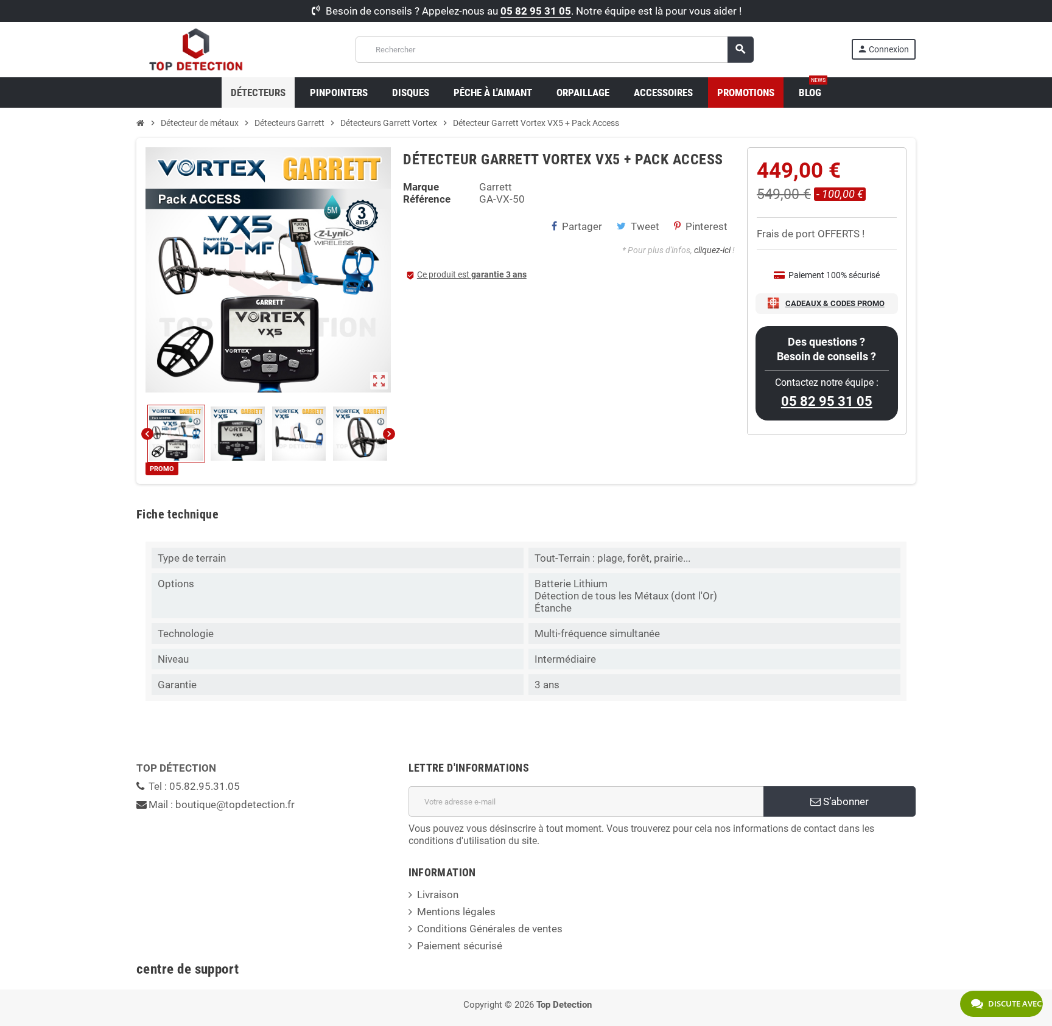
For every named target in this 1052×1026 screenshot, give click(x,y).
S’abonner (845, 801)
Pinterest (707, 226)
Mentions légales (456, 912)
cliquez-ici (712, 250)
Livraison (437, 894)
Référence (427, 199)
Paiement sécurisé (459, 946)
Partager (582, 226)
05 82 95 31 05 (535, 11)
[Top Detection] (197, 49)
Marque (421, 187)
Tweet (645, 226)
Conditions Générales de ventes (490, 929)
